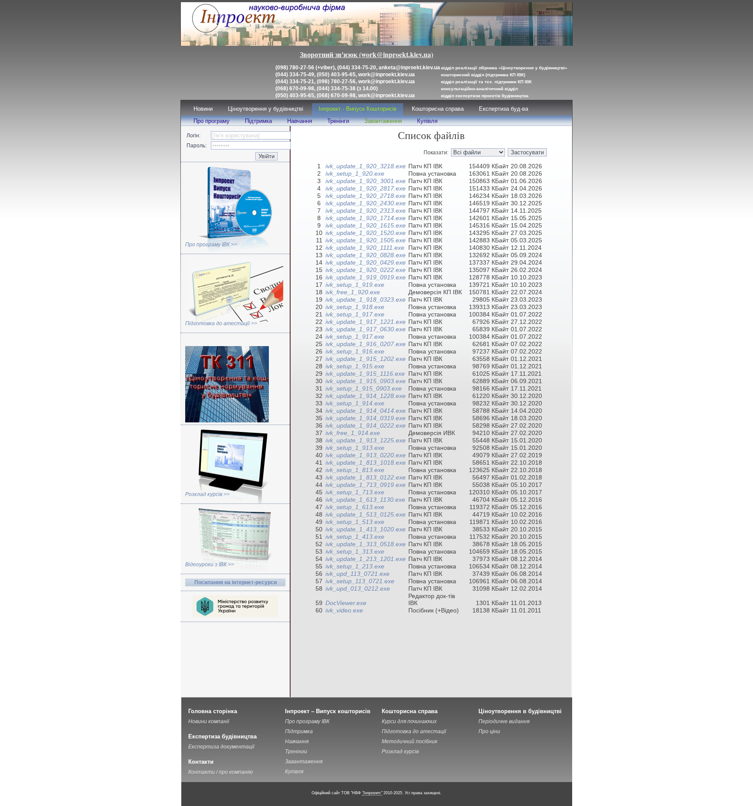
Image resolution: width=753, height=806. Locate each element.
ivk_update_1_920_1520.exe (366, 232)
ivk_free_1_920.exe (353, 292)
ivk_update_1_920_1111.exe (365, 247)
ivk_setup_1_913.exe (355, 447)
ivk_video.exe (344, 610)
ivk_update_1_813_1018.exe (366, 462)
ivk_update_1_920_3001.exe (366, 180)
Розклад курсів (400, 751)
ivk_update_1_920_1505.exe (366, 240)
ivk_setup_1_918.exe (355, 306)
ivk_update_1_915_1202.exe (366, 358)
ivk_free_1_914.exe (353, 432)
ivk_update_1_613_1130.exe (365, 499)
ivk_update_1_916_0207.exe (366, 343)
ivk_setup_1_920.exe (355, 173)
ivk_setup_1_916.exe (355, 351)
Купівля (427, 121)
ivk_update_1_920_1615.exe (366, 225)
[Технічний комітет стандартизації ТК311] (227, 421)
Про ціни (489, 731)
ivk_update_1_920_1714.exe (366, 217)
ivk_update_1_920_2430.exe (366, 203)
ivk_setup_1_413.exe (355, 536)
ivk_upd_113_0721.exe (358, 573)
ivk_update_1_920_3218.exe (366, 166)
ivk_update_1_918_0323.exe (366, 299)
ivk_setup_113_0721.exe (360, 581)
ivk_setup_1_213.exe (355, 566)
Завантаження (383, 121)
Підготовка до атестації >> (221, 323)
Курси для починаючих (409, 721)
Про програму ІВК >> (211, 244)
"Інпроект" (372, 793)
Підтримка (258, 121)
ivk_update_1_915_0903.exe (366, 380)
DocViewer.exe (346, 602)
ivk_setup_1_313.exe (355, 551)
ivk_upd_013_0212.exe (358, 588)
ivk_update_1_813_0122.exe (366, 477)
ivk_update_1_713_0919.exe (366, 484)
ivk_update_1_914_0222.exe (366, 425)
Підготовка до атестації (414, 731)
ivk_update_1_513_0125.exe (366, 514)
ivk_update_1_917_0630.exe (366, 329)
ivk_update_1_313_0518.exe (366, 544)
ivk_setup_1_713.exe (355, 492)
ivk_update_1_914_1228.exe (366, 395)
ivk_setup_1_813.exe (355, 469)
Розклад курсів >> (207, 494)
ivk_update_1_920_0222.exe (366, 269)
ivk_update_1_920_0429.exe (366, 262)
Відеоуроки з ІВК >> (209, 564)
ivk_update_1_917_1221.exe (366, 321)
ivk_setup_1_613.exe (355, 506)
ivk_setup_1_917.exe (355, 314)
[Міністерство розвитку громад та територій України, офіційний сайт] (235, 615)
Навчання (299, 121)
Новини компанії (208, 721)
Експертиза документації (221, 747)
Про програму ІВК (307, 721)
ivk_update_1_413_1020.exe (366, 529)
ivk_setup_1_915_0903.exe (364, 388)
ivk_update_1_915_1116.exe (365, 373)
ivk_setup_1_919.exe (355, 284)
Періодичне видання (503, 721)
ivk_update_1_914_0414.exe (366, 410)
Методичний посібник (410, 741)
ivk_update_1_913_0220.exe (366, 455)
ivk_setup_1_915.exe (355, 366)
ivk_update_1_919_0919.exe (366, 277)
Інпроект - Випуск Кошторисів (358, 108)
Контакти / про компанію (220, 772)
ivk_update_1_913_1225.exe (366, 440)
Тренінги (338, 121)
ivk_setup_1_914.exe (355, 403)
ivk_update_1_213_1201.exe (366, 558)
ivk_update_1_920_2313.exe (366, 210)
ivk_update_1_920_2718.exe (366, 195)
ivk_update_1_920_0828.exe (366, 255)
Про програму (211, 121)
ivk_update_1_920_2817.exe (366, 188)
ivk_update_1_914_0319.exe (366, 418)
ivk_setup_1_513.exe (355, 521)
